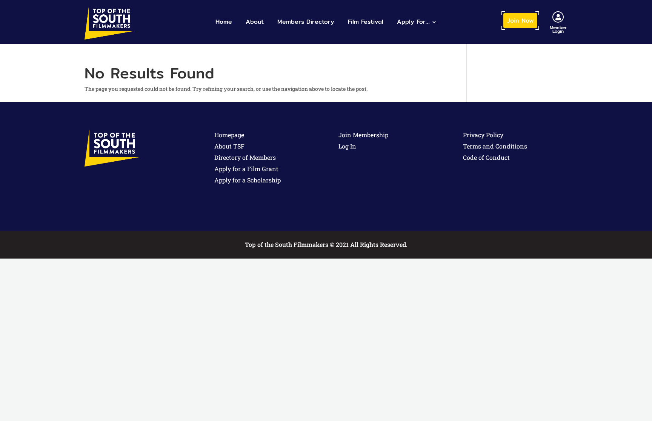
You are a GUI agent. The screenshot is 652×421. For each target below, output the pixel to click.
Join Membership (363, 135)
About (255, 21)
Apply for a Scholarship (247, 180)
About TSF (229, 146)
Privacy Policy (483, 135)
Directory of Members (245, 157)
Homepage (229, 135)
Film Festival (365, 21)
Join (520, 20)
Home (223, 21)
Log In (347, 146)
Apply (413, 21)
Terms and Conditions (495, 146)
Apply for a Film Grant (246, 169)
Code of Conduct (486, 157)
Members (305, 21)
